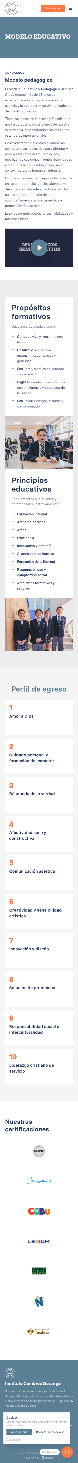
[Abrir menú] (70, 8)
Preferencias (13, 1439)
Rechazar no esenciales (50, 1432)
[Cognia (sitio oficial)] (39, 1151)
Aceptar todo (19, 1432)
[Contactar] (67, 1452)
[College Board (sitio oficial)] (39, 1181)
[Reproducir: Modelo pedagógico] (39, 248)
